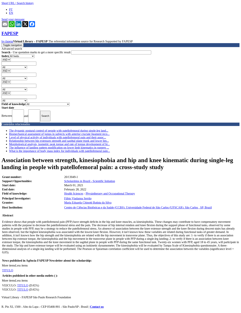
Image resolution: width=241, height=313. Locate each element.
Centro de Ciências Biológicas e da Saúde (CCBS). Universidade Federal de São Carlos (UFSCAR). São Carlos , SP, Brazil (138, 207)
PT (11, 9)
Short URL (8, 3)
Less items (21, 265)
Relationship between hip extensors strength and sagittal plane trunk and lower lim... (59, 140)
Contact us (97, 306)
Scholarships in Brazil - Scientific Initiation (89, 181)
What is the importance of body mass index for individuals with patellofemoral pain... (59, 151)
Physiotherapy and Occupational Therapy (110, 193)
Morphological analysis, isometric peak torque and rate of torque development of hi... (59, 144)
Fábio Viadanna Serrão (78, 198)
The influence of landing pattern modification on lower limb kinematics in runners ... (59, 147)
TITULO (7, 270)
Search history (25, 3)
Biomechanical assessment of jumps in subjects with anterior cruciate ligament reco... (59, 134)
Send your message (13, 19)
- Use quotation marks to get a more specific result (36, 52)
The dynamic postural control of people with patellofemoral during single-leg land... (58, 130)
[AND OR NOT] (6, 59)
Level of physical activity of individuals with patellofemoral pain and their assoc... (57, 137)
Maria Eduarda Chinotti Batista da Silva (87, 202)
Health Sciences (73, 193)
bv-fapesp (7, 41)
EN (11, 13)
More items (8, 265)
